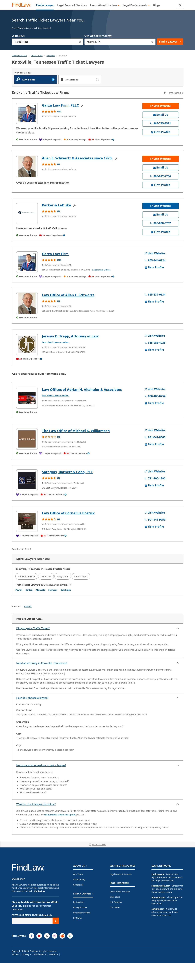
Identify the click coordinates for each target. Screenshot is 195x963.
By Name (77, 918)
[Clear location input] (152, 41)
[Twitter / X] (47, 936)
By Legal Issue (80, 907)
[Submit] (56, 921)
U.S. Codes (115, 907)
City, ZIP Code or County (97, 35)
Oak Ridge (66, 590)
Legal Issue (18, 35)
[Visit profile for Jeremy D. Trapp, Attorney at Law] (27, 344)
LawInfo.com (157, 908)
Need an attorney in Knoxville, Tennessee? (41, 663)
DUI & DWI (46, 576)
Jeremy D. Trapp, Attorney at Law (70, 336)
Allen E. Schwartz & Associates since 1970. (77, 158)
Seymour (52, 590)
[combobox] (47, 41)
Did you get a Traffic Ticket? (33, 628)
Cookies (53, 954)
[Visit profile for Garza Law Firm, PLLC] (27, 113)
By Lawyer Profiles (81, 912)
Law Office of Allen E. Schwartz (68, 295)
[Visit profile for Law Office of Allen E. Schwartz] (27, 303)
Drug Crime (62, 576)
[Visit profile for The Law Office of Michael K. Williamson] (27, 439)
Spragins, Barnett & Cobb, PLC (67, 471)
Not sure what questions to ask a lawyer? (41, 765)
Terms (15, 954)
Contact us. (39, 891)
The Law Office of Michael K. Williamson (76, 430)
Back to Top (99, 844)
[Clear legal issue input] (80, 41)
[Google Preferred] (70, 936)
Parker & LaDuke (56, 205)
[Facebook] (31, 936)
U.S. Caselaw (116, 902)
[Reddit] (62, 936)
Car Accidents (81, 576)
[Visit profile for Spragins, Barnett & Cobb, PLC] (27, 480)
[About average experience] (113, 139)
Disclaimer (39, 954)
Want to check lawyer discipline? (36, 804)
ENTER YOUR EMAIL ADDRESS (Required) (32, 915)
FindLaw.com (157, 874)
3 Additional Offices (101, 269)
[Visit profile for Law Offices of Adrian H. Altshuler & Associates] (27, 397)
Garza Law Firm (55, 253)
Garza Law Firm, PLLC (60, 105)
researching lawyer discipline (60, 814)
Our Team (78, 874)
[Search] (180, 5)
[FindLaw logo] (22, 5)
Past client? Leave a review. (55, 342)
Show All (16, 606)
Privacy (26, 954)
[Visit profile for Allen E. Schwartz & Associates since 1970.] (27, 166)
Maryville (40, 590)
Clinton (29, 590)
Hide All (28, 606)
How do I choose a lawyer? (32, 697)
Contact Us (78, 884)
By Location (78, 902)
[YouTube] (39, 936)
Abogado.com (158, 897)
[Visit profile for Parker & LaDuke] (27, 213)
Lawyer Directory (19, 56)
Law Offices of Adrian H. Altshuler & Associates (82, 389)
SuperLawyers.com (160, 885)
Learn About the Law (120, 891)
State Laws (115, 896)
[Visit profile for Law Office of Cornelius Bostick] (27, 521)
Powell (18, 590)
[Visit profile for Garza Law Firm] (27, 262)
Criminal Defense (26, 576)
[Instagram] (54, 936)
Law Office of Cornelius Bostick (68, 513)
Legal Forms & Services (121, 874)
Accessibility (79, 879)
